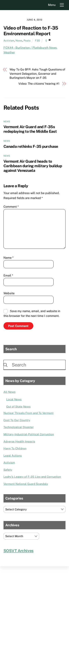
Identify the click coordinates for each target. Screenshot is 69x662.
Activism (8, 40)
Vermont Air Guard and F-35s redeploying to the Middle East (30, 129)
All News (9, 391)
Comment (11, 206)
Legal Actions (12, 455)
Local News (14, 399)
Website (9, 293)
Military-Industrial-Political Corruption (28, 434)
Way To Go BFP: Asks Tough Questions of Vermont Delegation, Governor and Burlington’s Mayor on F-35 (37, 73)
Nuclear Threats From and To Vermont (28, 413)
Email (8, 275)
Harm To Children (14, 448)
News (18, 40)
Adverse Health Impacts (19, 441)
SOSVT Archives (18, 550)
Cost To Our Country (16, 420)
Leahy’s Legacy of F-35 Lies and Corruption (32, 476)
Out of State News (18, 406)
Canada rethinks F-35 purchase (30, 146)
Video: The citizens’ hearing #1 (38, 83)
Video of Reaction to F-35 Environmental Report (30, 30)
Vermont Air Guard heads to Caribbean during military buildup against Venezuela (32, 166)
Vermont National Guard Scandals (25, 483)
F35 (37, 40)
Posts (27, 40)
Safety (7, 469)
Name (8, 257)
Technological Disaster (18, 427)
